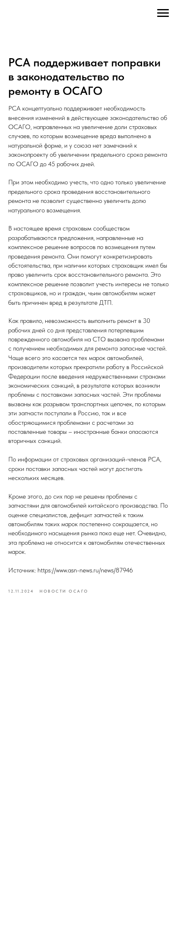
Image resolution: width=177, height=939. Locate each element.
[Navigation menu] (163, 13)
